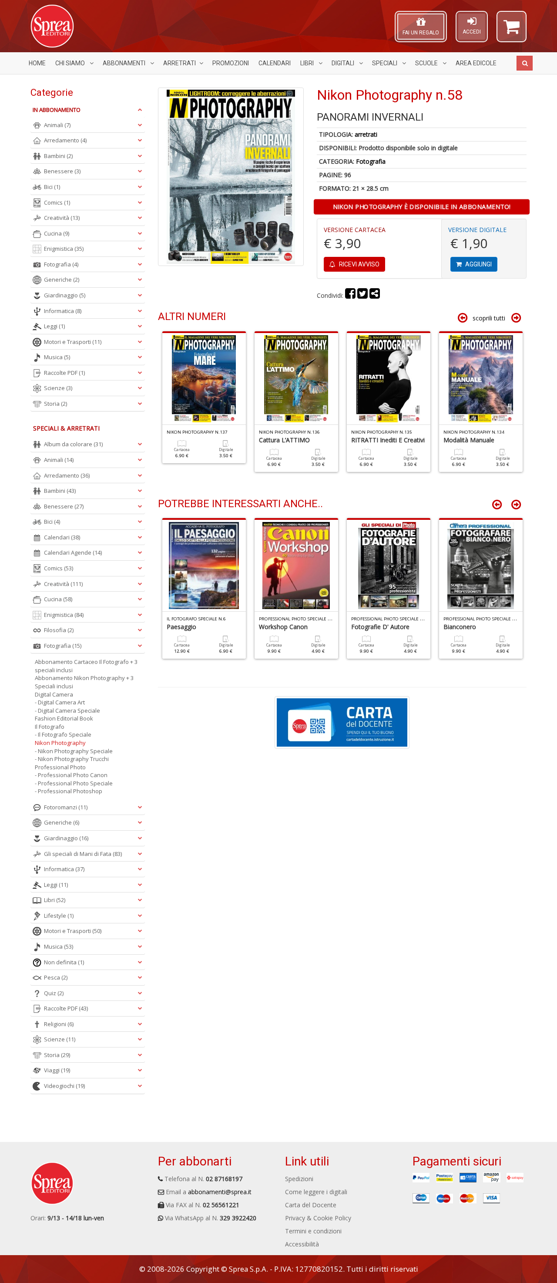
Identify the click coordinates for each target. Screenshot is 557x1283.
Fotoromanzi (65, 807)
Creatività (62, 218)
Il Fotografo (49, 727)
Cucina (56, 233)
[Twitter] (362, 295)
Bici (52, 187)
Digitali (344, 63)
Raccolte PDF (64, 373)
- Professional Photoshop (68, 791)
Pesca (55, 977)
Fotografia (371, 161)
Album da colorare (73, 444)
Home (37, 63)
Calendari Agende (73, 552)
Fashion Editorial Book (64, 718)
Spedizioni (299, 1179)
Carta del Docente (310, 1205)
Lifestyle (59, 915)
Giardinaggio (64, 295)
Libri (307, 63)
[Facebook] (350, 295)
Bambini (58, 156)
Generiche (61, 279)
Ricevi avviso (358, 264)
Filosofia (59, 630)
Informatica (62, 311)
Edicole (476, 63)
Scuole (427, 63)
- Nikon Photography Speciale (74, 751)
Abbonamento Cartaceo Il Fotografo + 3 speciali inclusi (86, 666)
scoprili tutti (489, 318)
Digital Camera (54, 694)
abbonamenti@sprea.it (220, 1192)
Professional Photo (60, 767)
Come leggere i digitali (316, 1192)
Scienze (58, 388)
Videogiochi (64, 1086)
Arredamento (65, 140)
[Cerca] (525, 63)
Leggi (54, 326)
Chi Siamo (70, 63)
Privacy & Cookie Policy (318, 1218)
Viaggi (57, 1070)
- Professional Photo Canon (71, 775)
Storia (55, 403)
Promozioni (230, 63)
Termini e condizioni (313, 1231)
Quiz (54, 993)
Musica (57, 357)
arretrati (366, 134)
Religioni (59, 1024)
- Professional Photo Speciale (74, 783)
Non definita (64, 962)
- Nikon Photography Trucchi (72, 759)
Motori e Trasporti (72, 342)
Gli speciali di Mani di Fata (83, 854)
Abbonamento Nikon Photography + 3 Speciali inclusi (84, 682)
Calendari (274, 63)
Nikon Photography (60, 743)
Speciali (385, 63)
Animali (57, 125)
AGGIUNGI (478, 264)
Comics (57, 202)
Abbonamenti (125, 63)
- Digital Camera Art (60, 702)
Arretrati (179, 63)
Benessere (62, 171)
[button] (512, 30)
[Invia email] (374, 295)
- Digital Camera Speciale (67, 710)
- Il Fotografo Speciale (63, 734)
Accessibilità (302, 1244)
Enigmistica (64, 249)
